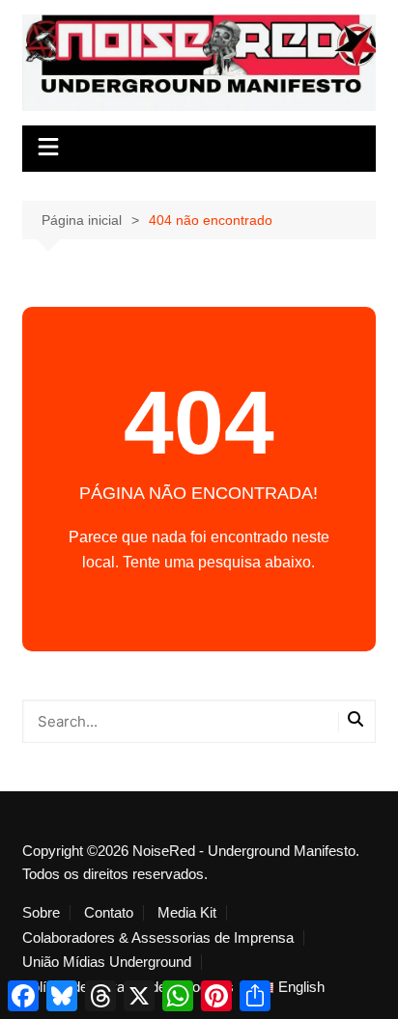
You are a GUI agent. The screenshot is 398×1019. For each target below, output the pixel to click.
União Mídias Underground (106, 962)
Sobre (41, 913)
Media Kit (186, 913)
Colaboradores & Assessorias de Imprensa (158, 938)
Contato (108, 913)
